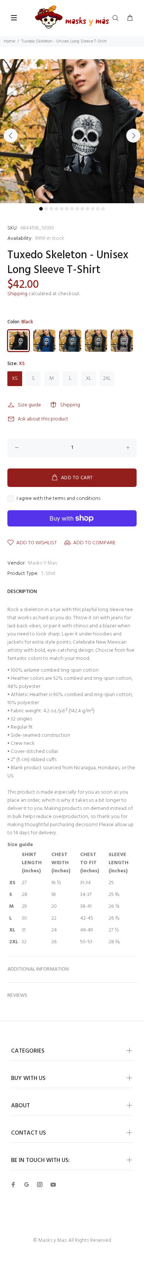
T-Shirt (48, 573)
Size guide (29, 405)
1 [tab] (41, 209)
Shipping (17, 294)
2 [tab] (46, 209)
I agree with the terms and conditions (58, 499)
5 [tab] (62, 209)
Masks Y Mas (42, 563)
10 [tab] (87, 209)
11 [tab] (93, 209)
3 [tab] (51, 209)
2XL (107, 378)
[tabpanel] (72, 131)
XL (89, 378)
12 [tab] (98, 209)
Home (9, 41)
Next (133, 136)
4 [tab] (56, 209)
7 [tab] (72, 209)
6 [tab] (67, 209)
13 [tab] (103, 209)
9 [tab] (82, 209)
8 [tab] (77, 209)
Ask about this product (43, 419)
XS (15, 378)
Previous (11, 136)
